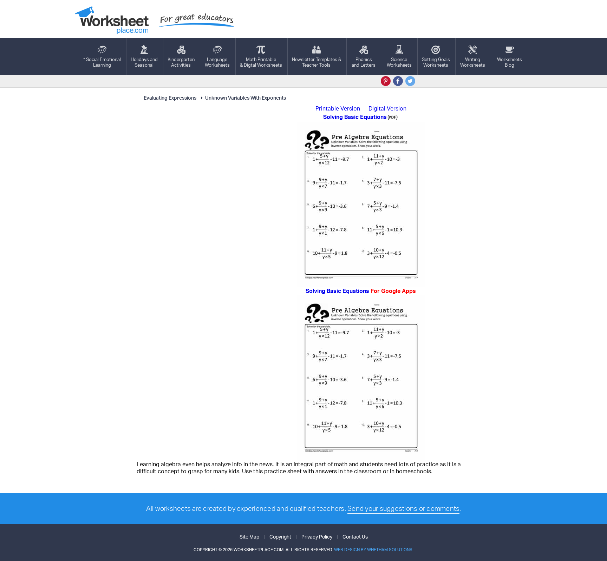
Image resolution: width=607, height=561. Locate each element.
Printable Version (337, 108)
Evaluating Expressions (170, 98)
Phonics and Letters (364, 62)
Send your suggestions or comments (403, 508)
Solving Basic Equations (361, 290)
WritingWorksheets (472, 62)
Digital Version (387, 108)
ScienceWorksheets (399, 62)
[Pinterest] (386, 81)
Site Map (249, 537)
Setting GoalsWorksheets (436, 62)
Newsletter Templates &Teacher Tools (316, 62)
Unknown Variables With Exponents (245, 98)
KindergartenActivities (181, 62)
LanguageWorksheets (217, 62)
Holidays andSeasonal (144, 62)
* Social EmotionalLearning (102, 62)
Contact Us (355, 537)
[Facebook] (398, 81)
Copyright (280, 537)
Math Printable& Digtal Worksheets (261, 62)
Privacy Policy (316, 537)
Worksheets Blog (509, 62)
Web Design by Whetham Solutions (373, 549)
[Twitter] (410, 81)
